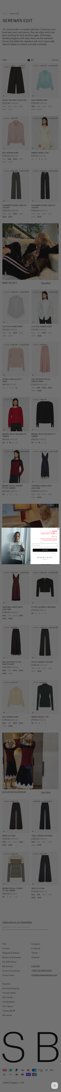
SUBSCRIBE (45, 550)
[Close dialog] (58, 529)
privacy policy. (53, 552)
